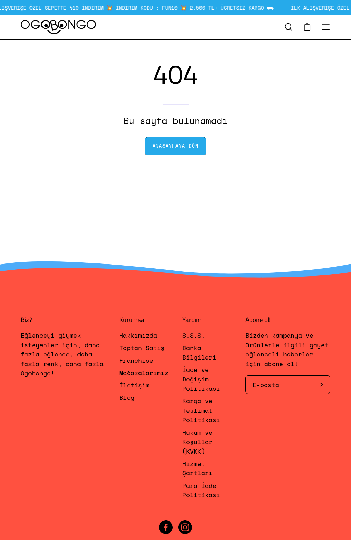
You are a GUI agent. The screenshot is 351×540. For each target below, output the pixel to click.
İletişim (134, 385)
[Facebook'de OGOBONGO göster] (166, 527)
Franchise (136, 360)
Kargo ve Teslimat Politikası (201, 410)
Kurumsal (132, 320)
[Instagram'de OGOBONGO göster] (185, 527)
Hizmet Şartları (197, 468)
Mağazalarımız (143, 372)
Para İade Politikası (201, 490)
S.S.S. (193, 335)
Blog (126, 397)
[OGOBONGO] (58, 27)
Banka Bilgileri (199, 352)
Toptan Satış (142, 347)
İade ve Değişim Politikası (201, 379)
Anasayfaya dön (175, 146)
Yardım (192, 320)
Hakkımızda (138, 335)
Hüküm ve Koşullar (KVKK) (197, 442)
